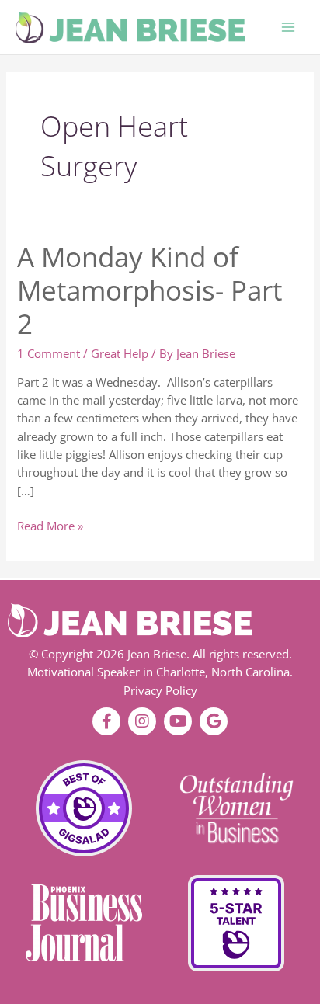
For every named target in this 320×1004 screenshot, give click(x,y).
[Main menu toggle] (288, 27)
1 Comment (48, 353)
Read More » (50, 525)
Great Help (119, 353)
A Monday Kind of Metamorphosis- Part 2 (149, 290)
